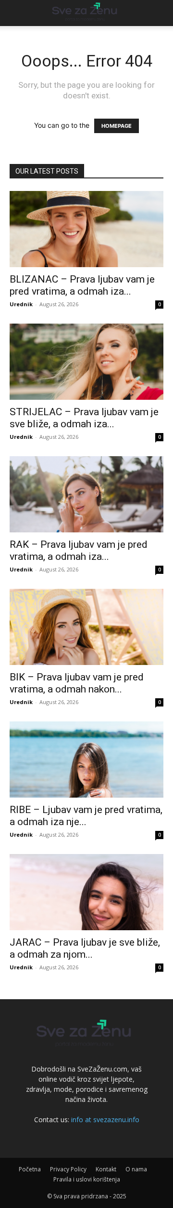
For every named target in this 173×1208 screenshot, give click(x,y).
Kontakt (106, 1169)
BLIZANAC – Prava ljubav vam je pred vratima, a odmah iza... (82, 285)
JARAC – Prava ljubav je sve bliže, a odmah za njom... (85, 948)
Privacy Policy (68, 1169)
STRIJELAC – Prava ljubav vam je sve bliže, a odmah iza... (84, 418)
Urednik (21, 304)
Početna (30, 1169)
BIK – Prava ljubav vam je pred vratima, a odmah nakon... (77, 683)
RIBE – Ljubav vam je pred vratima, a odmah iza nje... (86, 816)
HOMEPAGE (116, 125)
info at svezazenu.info (105, 1119)
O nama (136, 1169)
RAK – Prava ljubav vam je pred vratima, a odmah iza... (79, 550)
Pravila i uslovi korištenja (86, 1179)
